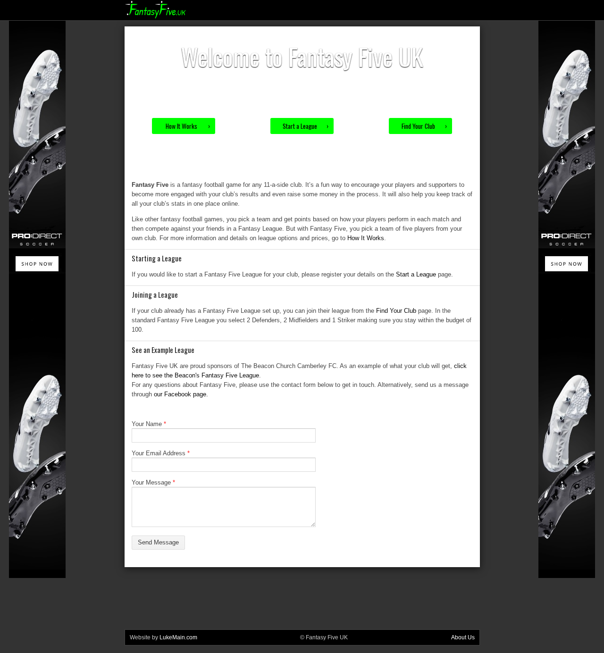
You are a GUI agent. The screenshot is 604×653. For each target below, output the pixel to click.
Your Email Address (161, 453)
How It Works (188, 126)
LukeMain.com (178, 637)
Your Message (153, 482)
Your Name (149, 423)
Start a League (305, 126)
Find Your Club (424, 126)
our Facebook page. (181, 394)
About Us (463, 637)
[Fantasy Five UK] (155, 16)
